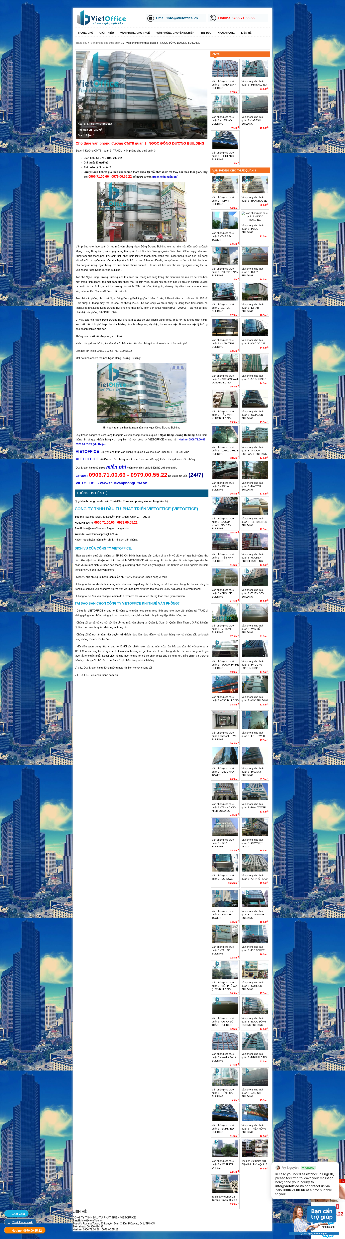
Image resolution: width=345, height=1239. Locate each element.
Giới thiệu (106, 32)
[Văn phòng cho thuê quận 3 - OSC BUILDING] (225, 692)
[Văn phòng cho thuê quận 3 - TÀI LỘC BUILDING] (225, 942)
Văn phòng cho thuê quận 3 (107, 42)
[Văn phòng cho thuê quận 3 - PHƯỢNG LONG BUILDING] (255, 656)
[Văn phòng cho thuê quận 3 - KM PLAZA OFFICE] (225, 1156)
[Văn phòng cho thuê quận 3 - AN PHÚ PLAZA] (255, 870)
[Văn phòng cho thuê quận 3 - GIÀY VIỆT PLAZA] (255, 835)
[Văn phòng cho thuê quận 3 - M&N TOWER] (255, 799)
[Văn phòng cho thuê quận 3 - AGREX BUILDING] (225, 299)
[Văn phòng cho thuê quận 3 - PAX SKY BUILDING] (255, 763)
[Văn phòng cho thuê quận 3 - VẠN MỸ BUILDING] (255, 621)
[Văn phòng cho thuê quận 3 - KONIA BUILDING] (225, 478)
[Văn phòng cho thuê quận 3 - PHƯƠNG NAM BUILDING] (225, 264)
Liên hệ (246, 32)
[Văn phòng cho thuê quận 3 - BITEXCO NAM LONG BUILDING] (225, 371)
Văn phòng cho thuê (135, 32)
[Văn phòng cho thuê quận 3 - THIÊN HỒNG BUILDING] (255, 1120)
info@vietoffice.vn (289, 1186)
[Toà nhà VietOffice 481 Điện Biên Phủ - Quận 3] (255, 1156)
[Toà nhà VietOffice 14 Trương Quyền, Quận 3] (225, 1192)
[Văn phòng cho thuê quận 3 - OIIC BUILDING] (255, 692)
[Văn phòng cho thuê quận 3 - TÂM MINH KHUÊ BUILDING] (225, 406)
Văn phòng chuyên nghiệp (175, 32)
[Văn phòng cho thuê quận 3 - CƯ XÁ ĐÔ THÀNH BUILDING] (225, 1013)
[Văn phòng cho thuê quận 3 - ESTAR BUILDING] (255, 299)
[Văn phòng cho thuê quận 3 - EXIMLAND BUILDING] (225, 148)
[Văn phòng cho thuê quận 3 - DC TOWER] (225, 870)
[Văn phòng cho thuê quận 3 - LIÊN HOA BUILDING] (225, 112)
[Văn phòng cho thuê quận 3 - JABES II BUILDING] (255, 112)
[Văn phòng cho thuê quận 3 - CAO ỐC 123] (255, 335)
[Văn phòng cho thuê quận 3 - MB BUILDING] (255, 76)
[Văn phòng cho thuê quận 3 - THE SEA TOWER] (225, 228)
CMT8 (215, 54)
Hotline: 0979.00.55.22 (27, 1230)
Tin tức (206, 32)
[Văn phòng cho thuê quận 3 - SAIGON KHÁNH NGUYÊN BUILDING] (225, 513)
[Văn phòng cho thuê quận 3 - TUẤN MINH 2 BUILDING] (255, 906)
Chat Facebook (22, 1222)
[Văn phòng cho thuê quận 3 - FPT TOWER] (255, 728)
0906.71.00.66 (294, 1190)
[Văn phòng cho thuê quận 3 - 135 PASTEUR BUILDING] (255, 513)
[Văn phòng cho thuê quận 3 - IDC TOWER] (255, 942)
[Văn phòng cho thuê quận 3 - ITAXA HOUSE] (255, 192)
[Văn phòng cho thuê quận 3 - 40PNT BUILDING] (225, 192)
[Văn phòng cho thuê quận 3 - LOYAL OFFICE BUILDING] (225, 442)
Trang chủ (85, 32)
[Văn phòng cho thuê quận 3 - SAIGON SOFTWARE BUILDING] (255, 442)
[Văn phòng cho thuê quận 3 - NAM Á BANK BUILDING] (225, 76)
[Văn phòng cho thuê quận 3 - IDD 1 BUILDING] (225, 835)
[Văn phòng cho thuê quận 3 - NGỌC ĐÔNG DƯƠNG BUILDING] (255, 1013)
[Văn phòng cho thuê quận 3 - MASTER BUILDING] (255, 478)
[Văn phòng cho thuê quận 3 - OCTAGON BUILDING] (255, 406)
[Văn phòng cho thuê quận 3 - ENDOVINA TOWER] (225, 763)
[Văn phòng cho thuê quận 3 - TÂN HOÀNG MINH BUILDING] (225, 799)
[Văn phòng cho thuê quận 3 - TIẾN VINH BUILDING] (225, 549)
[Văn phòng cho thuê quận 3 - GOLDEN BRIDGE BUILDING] (255, 549)
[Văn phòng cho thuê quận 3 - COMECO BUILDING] (255, 977)
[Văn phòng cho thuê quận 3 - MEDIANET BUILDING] (225, 621)
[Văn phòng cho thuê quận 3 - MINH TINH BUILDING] (225, 335)
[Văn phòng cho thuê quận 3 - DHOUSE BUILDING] (225, 585)
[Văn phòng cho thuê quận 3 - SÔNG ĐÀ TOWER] (225, 906)
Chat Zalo (18, 1213)
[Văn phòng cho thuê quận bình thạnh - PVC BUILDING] (225, 728)
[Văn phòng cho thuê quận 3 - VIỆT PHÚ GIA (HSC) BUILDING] (225, 977)
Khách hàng (226, 32)
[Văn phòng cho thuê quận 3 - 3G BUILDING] (255, 371)
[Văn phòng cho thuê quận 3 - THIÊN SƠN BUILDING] (255, 585)
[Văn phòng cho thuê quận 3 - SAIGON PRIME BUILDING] (225, 656)
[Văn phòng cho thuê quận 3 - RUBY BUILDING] (255, 264)
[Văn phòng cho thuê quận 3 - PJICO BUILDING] (255, 220)
